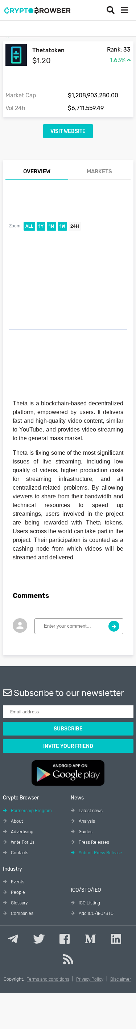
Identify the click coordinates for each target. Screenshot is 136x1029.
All (29, 226)
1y (41, 226)
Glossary (19, 903)
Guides (85, 831)
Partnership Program (31, 810)
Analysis (86, 821)
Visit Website (68, 131)
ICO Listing (89, 903)
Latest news (90, 810)
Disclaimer (120, 979)
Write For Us (22, 842)
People (17, 892)
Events (17, 881)
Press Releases (93, 842)
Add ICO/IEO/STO (96, 913)
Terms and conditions (48, 979)
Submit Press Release (100, 852)
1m (51, 226)
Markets (99, 171)
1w (62, 226)
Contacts (19, 852)
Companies (21, 913)
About (16, 821)
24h (74, 226)
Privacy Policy (89, 979)
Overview (36, 171)
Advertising (21, 831)
